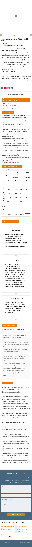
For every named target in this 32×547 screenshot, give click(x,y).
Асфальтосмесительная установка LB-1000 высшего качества (7, 536)
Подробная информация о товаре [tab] (16, 94)
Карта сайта (8, 544)
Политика (14, 544)
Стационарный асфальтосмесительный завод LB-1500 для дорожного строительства (23, 536)
